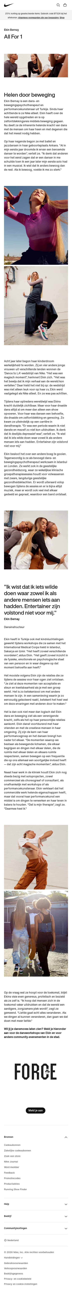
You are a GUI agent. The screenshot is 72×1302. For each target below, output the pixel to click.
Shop (62, 18)
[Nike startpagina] (9, 5)
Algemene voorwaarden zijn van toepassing (38, 18)
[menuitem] (14, 1258)
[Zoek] (58, 5)
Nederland (13, 1240)
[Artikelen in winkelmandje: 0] (65, 5)
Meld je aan (35, 1110)
